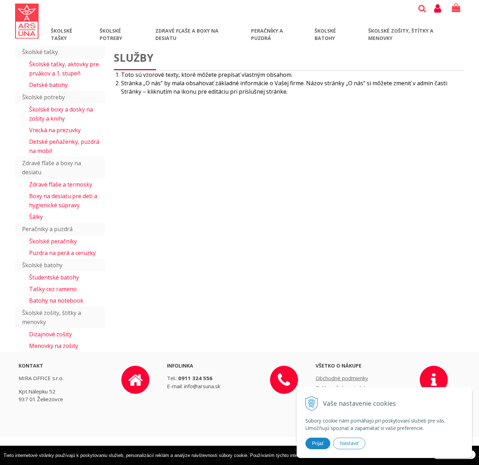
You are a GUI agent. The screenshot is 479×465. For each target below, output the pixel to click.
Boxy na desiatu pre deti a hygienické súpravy (63, 200)
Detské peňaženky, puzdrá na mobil (64, 146)
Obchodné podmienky (342, 378)
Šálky (36, 217)
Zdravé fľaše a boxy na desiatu (186, 34)
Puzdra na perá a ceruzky (62, 253)
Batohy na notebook (56, 300)
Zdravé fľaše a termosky (60, 184)
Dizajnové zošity (50, 334)
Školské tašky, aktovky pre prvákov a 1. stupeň (64, 68)
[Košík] (456, 8)
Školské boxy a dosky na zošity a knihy (61, 114)
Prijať (318, 443)
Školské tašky (61, 34)
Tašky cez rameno (53, 289)
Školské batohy (325, 34)
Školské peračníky (53, 241)
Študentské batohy (54, 277)
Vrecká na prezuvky (55, 130)
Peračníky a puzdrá (267, 34)
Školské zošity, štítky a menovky (400, 34)
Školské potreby (111, 34)
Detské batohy (48, 85)
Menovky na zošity (53, 346)
